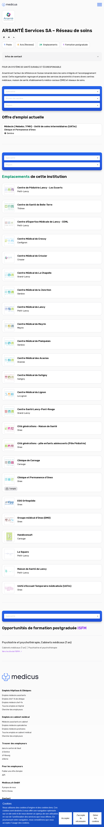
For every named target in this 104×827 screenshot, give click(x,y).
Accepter (65, 818)
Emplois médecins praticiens (13, 729)
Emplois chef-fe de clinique (13, 699)
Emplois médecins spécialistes (14, 725)
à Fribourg (6, 755)
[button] (4, 37)
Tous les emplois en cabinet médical (16, 732)
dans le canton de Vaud (11, 748)
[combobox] (51, 91)
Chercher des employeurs (12, 710)
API (3, 775)
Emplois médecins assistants (14, 695)
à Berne (5, 759)
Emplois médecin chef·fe (12, 702)
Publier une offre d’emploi (12, 771)
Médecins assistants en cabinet (15, 722)
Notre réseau (7, 791)
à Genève (6, 752)
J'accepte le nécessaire (81, 818)
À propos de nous (9, 787)
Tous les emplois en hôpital (13, 706)
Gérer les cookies (95, 818)
